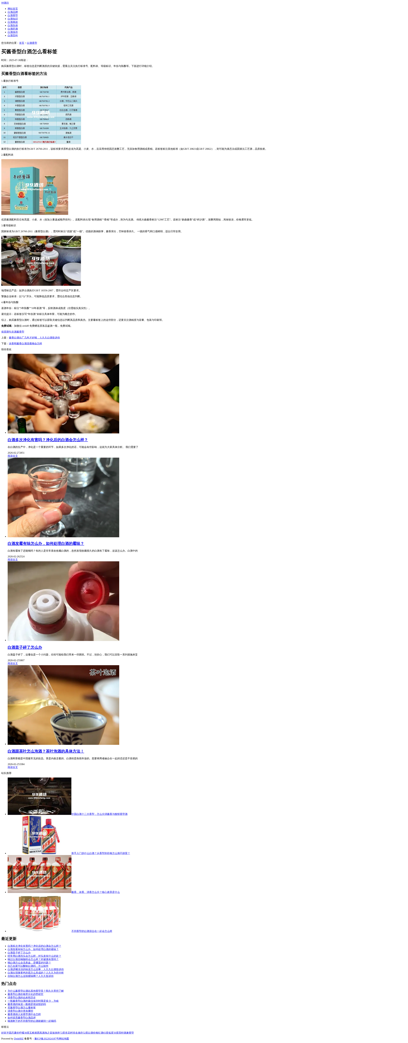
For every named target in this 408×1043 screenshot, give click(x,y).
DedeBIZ (19, 1038)
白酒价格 (93, 1032)
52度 (85, 1032)
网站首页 (13, 8)
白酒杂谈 (13, 25)
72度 (62, 1032)
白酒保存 (13, 32)
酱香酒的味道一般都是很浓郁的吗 (27, 1004)
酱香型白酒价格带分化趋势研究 (25, 994)
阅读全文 (13, 455)
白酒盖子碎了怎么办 (19, 952)
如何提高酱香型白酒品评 (22, 1017)
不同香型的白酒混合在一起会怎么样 (91, 931)
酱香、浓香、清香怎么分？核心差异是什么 (95, 892)
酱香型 (20, 331)
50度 (116, 1032)
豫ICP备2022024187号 (46, 1038)
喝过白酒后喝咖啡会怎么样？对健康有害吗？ (33, 959)
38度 (26, 1032)
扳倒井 (56, 1032)
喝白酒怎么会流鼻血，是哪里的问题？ (29, 962)
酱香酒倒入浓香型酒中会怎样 (24, 1014)
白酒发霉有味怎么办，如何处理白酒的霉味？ (33, 949)
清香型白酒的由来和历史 (22, 997)
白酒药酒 (13, 28)
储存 (80, 1032)
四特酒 (122, 1032)
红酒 (100, 1032)
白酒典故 (13, 22)
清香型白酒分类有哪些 (20, 1011)
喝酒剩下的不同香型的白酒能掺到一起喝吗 (32, 1021)
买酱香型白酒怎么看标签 (22, 1007)
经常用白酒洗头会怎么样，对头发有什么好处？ (34, 956)
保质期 (5, 331)
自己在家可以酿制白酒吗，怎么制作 (28, 966)
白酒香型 (13, 15)
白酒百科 (13, 35)
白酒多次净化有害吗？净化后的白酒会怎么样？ (34, 946)
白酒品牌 (13, 12)
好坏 (3, 1032)
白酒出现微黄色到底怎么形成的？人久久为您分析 (36, 972)
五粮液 (33, 1032)
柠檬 (21, 1032)
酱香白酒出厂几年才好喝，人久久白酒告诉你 (34, 337)
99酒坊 (5, 2)
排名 (75, 1032)
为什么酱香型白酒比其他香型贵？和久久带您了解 (36, 990)
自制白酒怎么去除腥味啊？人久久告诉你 (31, 976)
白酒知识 (13, 18)
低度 (110, 1032)
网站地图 (64, 1038)
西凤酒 (41, 1032)
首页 (21, 43)
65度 (105, 1032)
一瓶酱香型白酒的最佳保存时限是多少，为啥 (33, 1001)
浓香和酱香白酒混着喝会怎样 (25, 343)
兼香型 (130, 1032)
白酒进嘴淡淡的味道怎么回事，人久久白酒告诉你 (36, 969)
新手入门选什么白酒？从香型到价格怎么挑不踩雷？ (100, 853)
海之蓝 (48, 1032)
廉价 (16, 1032)
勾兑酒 (13, 331)
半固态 (10, 1032)
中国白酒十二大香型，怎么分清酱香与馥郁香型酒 (99, 814)
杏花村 (69, 1032)
